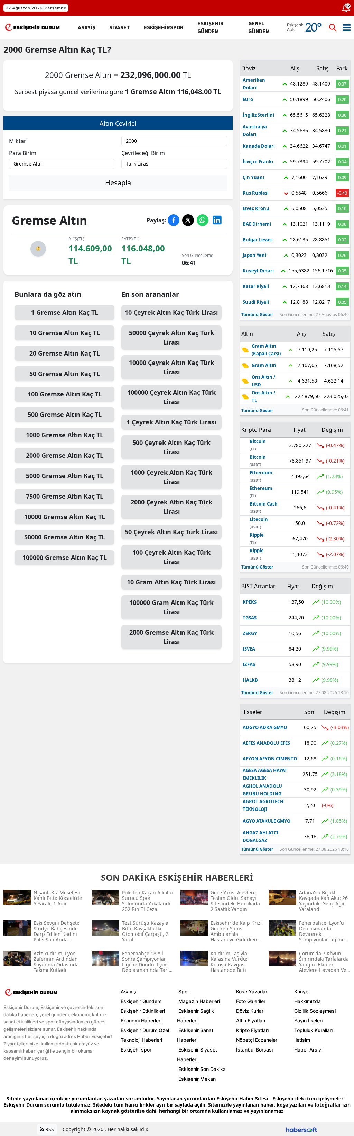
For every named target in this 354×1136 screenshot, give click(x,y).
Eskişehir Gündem (141, 1001)
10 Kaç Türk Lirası (171, 312)
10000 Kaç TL (64, 516)
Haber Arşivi (308, 1050)
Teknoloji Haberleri (141, 1040)
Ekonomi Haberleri (141, 1020)
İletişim (302, 1040)
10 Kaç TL (64, 333)
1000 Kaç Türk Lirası (171, 477)
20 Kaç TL (64, 353)
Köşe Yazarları (252, 991)
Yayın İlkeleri (308, 1020)
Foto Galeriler (251, 1001)
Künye (301, 991)
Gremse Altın (51, 49)
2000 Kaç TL (64, 455)
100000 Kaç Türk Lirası (171, 397)
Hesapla (118, 182)
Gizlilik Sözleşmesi (315, 1011)
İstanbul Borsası (254, 1050)
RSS (49, 1129)
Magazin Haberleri (199, 1001)
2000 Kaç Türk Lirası (171, 507)
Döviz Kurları (250, 1011)
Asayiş (128, 991)
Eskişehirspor (136, 1050)
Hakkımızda (307, 1001)
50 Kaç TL (64, 373)
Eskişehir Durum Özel (145, 1030)
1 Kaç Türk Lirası (171, 422)
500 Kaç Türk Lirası (171, 447)
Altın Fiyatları (250, 1020)
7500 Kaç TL (64, 496)
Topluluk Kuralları (313, 1030)
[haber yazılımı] (301, 1129)
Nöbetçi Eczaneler (256, 1040)
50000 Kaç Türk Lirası (171, 337)
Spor (183, 991)
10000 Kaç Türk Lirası (171, 367)
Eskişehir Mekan (197, 1079)
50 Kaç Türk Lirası (171, 532)
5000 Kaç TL (64, 476)
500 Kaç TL (65, 414)
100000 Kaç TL (64, 557)
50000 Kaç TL (64, 537)
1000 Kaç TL (64, 435)
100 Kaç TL (65, 394)
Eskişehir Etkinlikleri (143, 1011)
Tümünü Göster (257, 314)
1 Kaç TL (64, 312)
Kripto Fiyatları (252, 1030)
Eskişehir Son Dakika (202, 1069)
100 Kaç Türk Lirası (171, 557)
